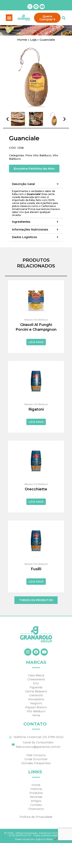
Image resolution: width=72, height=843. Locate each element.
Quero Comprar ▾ (47, 17)
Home (22, 40)
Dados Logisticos (24, 237)
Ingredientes (21, 222)
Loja (33, 40)
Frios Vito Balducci (38, 155)
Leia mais (36, 342)
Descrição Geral (23, 184)
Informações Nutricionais (30, 229)
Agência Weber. (44, 839)
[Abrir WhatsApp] (62, 833)
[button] (9, 17)
